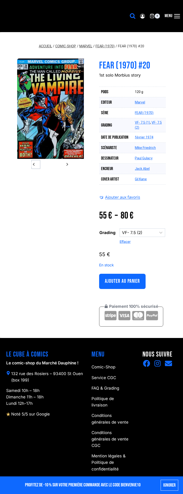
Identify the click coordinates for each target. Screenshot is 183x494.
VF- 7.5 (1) (142, 122)
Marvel (140, 102)
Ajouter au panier (122, 281)
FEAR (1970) (144, 113)
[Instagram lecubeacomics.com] (157, 363)
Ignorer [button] (169, 485)
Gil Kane (141, 179)
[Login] (142, 16)
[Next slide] (67, 164)
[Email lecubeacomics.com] (168, 363)
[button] (45, 164)
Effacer (125, 242)
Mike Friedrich (145, 148)
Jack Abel (142, 169)
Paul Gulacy (143, 158)
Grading (107, 232)
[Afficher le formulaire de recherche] (132, 16)
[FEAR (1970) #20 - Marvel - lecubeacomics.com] (50, 109)
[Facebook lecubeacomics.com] (146, 363)
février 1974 (144, 137)
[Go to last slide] (33, 164)
